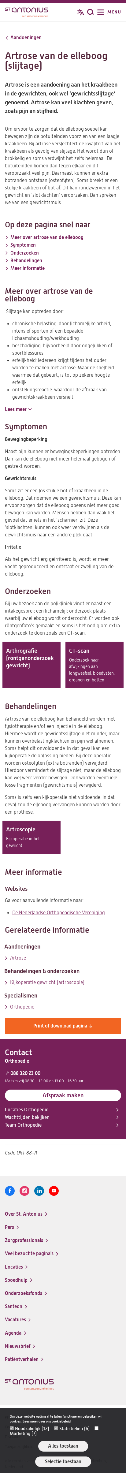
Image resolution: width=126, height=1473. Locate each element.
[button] (18, 409)
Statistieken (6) (74, 1428)
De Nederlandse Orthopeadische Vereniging (58, 912)
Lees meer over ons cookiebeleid (47, 1421)
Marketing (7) (23, 1433)
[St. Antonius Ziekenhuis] (26, 12)
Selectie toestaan (63, 1461)
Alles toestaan (63, 1446)
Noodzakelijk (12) (32, 1428)
